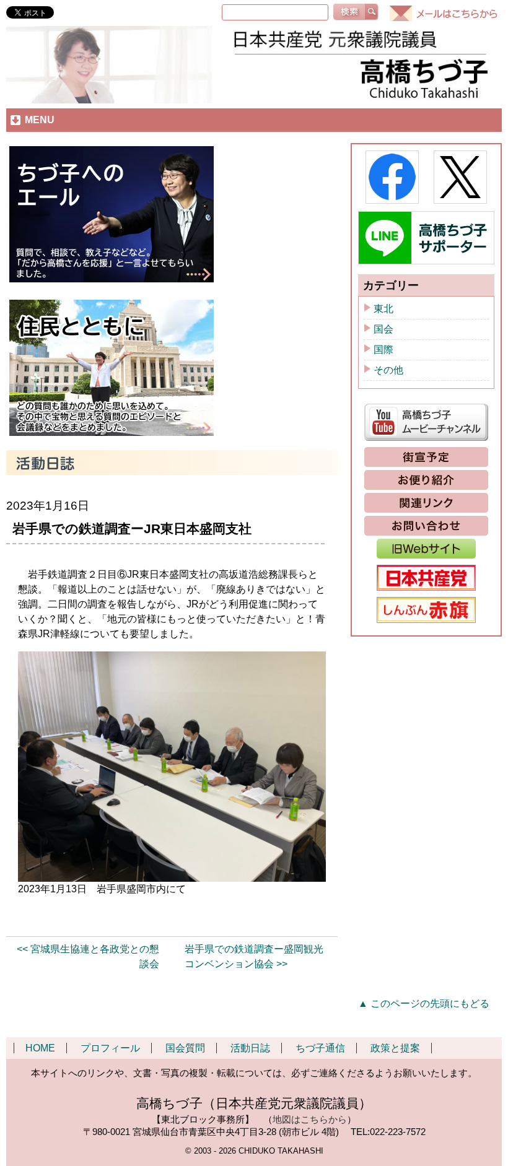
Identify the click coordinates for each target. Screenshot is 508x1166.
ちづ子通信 (320, 1048)
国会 (383, 329)
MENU (40, 120)
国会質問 (185, 1048)
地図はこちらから (310, 1119)
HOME (40, 1048)
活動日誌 (250, 1048)
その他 (388, 370)
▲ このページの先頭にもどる (423, 1003)
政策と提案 (395, 1048)
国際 (383, 349)
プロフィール (110, 1048)
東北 (383, 308)
